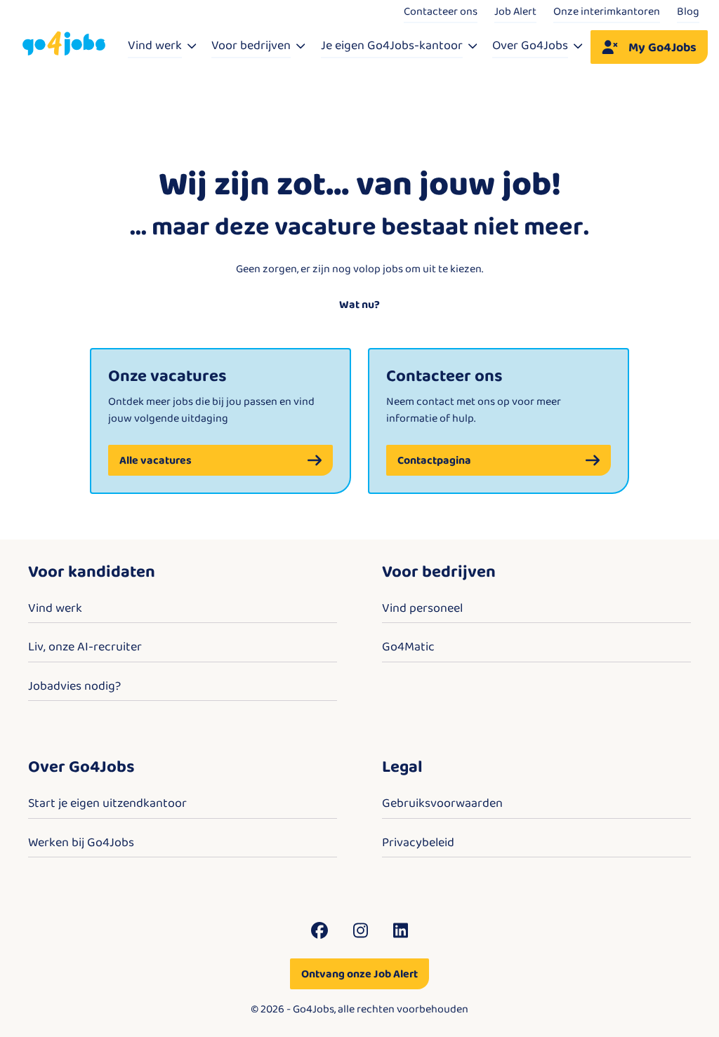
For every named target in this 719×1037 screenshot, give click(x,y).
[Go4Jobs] (64, 43)
